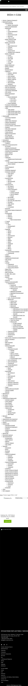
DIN (6, 211)
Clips (7, 168)
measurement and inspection (10, 419)
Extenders (10, 81)
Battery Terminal (13, 25)
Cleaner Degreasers (10, 122)
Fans (7, 223)
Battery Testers (9, 66)
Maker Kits (8, 269)
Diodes (10, 347)
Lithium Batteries (12, 31)
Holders (10, 243)
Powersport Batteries (11, 104)
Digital (12, 350)
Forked (12, 191)
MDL (9, 248)
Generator (8, 417)
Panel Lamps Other (13, 267)
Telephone (8, 408)
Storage (10, 218)
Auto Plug (10, 74)
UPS (4, 489)
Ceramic (13, 285)
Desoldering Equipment (11, 427)
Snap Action (11, 380)
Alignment (8, 447)
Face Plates (8, 403)
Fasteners (11, 253)
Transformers (11, 334)
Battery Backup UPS (10, 39)
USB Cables (11, 109)
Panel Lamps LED (13, 266)
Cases (7, 452)
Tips (7, 431)
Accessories (11, 226)
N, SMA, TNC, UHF (10, 274)
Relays (7, 344)
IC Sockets (11, 207)
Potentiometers (14, 307)
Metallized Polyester (15, 291)
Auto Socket (11, 76)
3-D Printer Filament (10, 117)
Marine (5, 416)
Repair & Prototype (10, 133)
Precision (10, 484)
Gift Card (5, 395)
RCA (9, 183)
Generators (6, 393)
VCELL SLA (11, 38)
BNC (7, 156)
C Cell (9, 60)
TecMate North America (14, 52)
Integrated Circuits (13, 349)
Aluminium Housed (18, 326)
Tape (6, 387)
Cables (7, 71)
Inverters (5, 396)
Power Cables (11, 164)
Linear (12, 352)
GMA (10, 240)
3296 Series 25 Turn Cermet (20, 309)
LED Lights (8, 92)
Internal (10, 175)
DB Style (10, 197)
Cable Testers (9, 439)
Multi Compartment (15, 219)
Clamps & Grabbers (10, 454)
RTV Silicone (8, 135)
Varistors (10, 336)
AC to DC (13, 100)
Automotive (9, 23)
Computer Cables (10, 171)
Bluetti (7, 68)
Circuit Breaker (9, 167)
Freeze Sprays (9, 132)
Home (1, 495)
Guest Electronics (12, 46)
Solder (7, 428)
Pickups (10, 459)
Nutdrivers (11, 483)
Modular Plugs (11, 412)
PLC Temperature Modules (9, 420)
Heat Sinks (8, 259)
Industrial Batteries (10, 89)
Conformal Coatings (10, 124)
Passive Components (11, 282)
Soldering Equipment (10, 430)
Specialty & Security (13, 382)
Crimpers (8, 468)
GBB (9, 239)
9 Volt (9, 55)
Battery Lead (12, 79)
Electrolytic (14, 288)
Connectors (9, 178)
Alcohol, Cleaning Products (10, 20)
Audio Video (9, 152)
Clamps (10, 455)
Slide (9, 379)
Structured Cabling (8, 435)
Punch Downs (9, 479)
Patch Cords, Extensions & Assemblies (15, 337)
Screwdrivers (9, 481)
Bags (9, 368)
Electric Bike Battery (10, 85)
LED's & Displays (12, 360)
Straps (10, 369)
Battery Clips (12, 77)
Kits (6, 261)
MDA (9, 246)
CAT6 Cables (8, 401)
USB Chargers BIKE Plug (14, 112)
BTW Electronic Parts (16, 685)
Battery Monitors (9, 65)
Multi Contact (9, 272)
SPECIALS (5, 433)
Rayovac (10, 36)
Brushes (7, 451)
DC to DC (13, 101)
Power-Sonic (11, 50)
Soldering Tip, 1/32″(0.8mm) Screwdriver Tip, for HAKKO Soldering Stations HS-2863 (8, 516)
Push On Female (10, 339)
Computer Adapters (10, 170)
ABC (9, 231)
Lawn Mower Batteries (11, 90)
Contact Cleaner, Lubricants (12, 125)
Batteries (8, 28)
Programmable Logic (15, 358)
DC (9, 227)
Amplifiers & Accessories (11, 151)
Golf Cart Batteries (10, 87)
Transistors (11, 363)
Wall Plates (11, 414)
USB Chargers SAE (13, 114)
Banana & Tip (9, 154)
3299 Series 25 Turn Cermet (20, 310)
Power (7, 95)
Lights (7, 262)
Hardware (8, 250)
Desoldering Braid (10, 425)
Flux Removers (9, 130)
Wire (7, 392)
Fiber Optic (11, 173)
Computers (6, 140)
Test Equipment (7, 436)
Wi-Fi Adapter (6, 491)
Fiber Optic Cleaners (10, 128)
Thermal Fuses (9, 390)
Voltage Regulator (12, 365)
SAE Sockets (11, 82)
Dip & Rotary (11, 372)
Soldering (6, 424)
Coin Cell (10, 61)
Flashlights (11, 264)
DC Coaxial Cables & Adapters (16, 162)
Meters (7, 441)
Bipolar (15, 290)
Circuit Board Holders (13, 251)
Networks (13, 306)
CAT (6, 165)
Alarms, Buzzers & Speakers (12, 149)
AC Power (8, 146)
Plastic (10, 216)
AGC (9, 232)
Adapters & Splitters (10, 148)
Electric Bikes (6, 141)
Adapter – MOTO (12, 73)
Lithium (10, 47)
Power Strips (11, 41)
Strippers (7, 487)
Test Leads (8, 444)
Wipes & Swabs (9, 138)
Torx (9, 486)
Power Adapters (12, 97)
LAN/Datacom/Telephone (10, 398)
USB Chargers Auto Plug (14, 111)
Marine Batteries (10, 93)
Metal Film (13, 302)
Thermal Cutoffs (12, 331)
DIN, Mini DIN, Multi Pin (14, 200)
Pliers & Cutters (9, 476)
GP (9, 30)
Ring (12, 195)
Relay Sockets (9, 342)
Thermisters (11, 333)
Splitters (10, 84)
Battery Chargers (10, 42)
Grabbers (10, 457)
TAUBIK (7, 143)
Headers (7, 256)
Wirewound (13, 321)
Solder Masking (9, 136)
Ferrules (10, 202)
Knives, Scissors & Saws (11, 470)
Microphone (11, 181)
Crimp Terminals (12, 189)
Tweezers (10, 460)
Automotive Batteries (11, 26)
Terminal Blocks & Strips (12, 388)
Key (9, 374)
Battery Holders (9, 53)
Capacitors (11, 283)
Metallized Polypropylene (17, 293)
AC (9, 224)
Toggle (10, 385)
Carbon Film (13, 301)
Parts (7, 280)
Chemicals (6, 116)
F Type (7, 221)
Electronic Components (10, 144)
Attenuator (11, 187)
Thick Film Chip (14, 320)
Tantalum (13, 296)
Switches (8, 371)
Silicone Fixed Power (15, 318)
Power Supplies (12, 103)
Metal (10, 215)
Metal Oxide (13, 304)
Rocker (10, 377)
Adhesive (7, 119)
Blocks (10, 237)
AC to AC (12, 98)
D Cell (9, 63)
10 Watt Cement (17, 323)
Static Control (9, 366)
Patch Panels (8, 404)
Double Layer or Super (16, 286)
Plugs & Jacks (9, 406)
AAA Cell (10, 58)
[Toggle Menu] (26, 9)
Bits (6, 449)
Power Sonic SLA (12, 34)
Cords (9, 411)
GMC (9, 242)
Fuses (7, 229)
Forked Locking (14, 192)
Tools (5, 446)
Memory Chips (14, 353)
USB (6, 108)
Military (12, 357)
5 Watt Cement (17, 325)
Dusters (7, 127)
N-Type (7, 275)
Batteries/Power (7, 22)
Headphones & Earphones (14, 159)
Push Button (11, 376)
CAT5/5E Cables (9, 400)
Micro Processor (14, 355)
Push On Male (14, 194)
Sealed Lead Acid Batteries (12, 106)
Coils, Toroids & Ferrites (14, 298)
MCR (9, 245)
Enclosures (8, 213)
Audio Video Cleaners (11, 120)
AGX (9, 234)
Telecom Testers (9, 443)
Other (7, 277)
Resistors (10, 299)
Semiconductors (10, 345)
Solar (4, 422)
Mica (11, 294)
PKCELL (10, 33)
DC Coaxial (11, 199)
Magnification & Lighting (11, 473)
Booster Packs (9, 69)
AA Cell (10, 57)
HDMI (10, 205)
